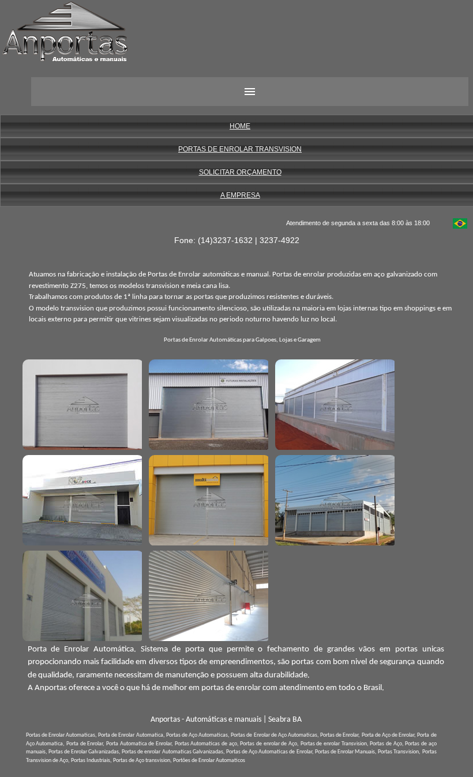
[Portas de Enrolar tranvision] (81, 498)
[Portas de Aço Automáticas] (333, 403)
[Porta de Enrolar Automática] (81, 403)
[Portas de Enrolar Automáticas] (207, 498)
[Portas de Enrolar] (207, 403)
